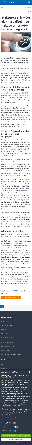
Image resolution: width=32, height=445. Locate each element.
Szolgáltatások (6, 317)
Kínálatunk (5, 360)
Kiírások (4, 333)
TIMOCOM (15, 291)
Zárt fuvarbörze (6, 325)
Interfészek (5, 350)
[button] (2, 306)
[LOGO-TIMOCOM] (8, 2)
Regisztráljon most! (10, 297)
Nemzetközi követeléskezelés (11, 354)
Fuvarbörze (5, 321)
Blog (2, 364)
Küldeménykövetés (7, 346)
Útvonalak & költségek (8, 337)
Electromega (13, 95)
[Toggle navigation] (29, 2)
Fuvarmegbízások (7, 342)
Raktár (3, 329)
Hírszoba (4, 368)
